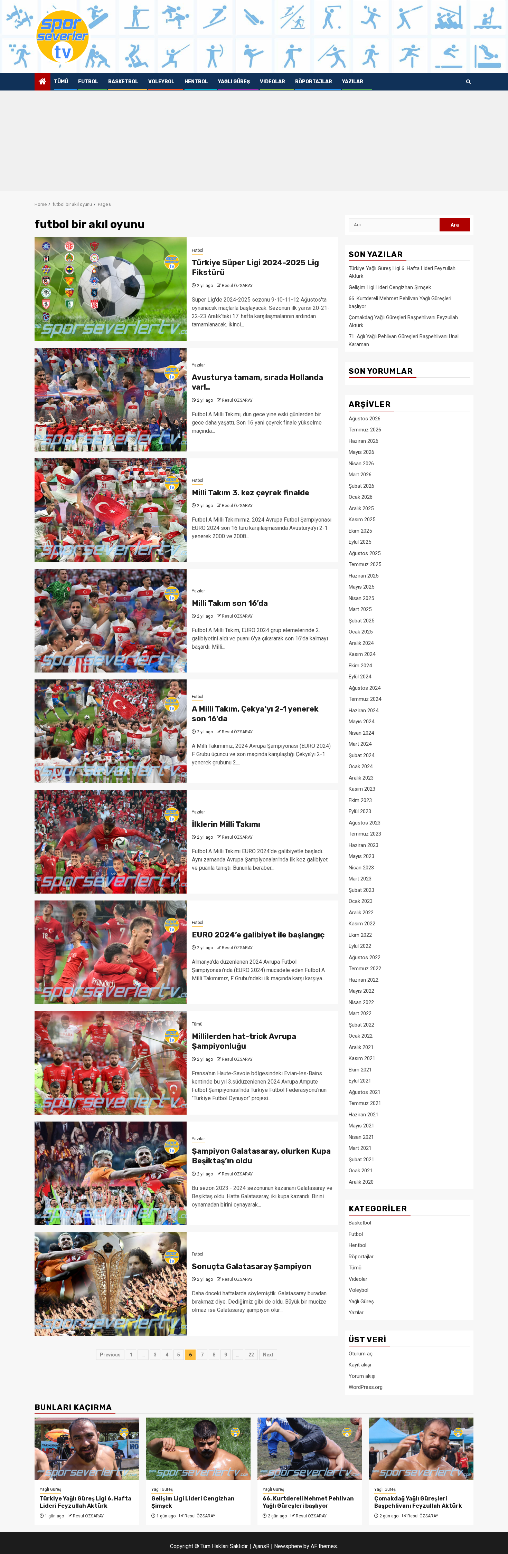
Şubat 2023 (361, 890)
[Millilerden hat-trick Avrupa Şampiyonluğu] (111, 1063)
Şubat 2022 (361, 1025)
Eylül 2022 (360, 946)
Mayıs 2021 (361, 1126)
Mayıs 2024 (361, 721)
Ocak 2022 (361, 1036)
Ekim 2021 (360, 1070)
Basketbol (123, 82)
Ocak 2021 (361, 1170)
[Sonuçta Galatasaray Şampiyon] (111, 1284)
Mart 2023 (360, 879)
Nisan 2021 (361, 1137)
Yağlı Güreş (234, 82)
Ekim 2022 (360, 935)
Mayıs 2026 (361, 452)
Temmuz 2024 (365, 699)
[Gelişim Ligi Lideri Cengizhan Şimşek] (198, 1449)
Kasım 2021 (362, 1058)
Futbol (88, 82)
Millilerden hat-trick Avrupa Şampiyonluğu (244, 1041)
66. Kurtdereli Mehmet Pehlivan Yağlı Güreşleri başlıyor (308, 1502)
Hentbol (196, 82)
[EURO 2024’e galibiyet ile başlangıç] (111, 952)
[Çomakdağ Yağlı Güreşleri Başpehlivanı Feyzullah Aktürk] (421, 1449)
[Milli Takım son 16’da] (111, 621)
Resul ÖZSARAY (237, 285)
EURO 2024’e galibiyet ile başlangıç (258, 935)
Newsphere (288, 1546)
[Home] (42, 82)
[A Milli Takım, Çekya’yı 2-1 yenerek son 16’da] (111, 731)
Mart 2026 (360, 474)
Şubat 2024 (361, 755)
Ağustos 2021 (364, 1092)
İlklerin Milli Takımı (226, 824)
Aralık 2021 (361, 1047)
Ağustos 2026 (364, 419)
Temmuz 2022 (365, 968)
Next (268, 1354)
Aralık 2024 (361, 643)
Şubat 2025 (361, 621)
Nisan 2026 (361, 463)
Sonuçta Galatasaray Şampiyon (251, 1266)
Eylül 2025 (360, 542)
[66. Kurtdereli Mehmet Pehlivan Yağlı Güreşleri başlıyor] (309, 1449)
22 (251, 1354)
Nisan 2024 (361, 733)
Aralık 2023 (361, 778)
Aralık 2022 (361, 912)
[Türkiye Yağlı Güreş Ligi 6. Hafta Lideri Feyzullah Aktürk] (87, 1449)
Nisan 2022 (361, 1002)
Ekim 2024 (360, 665)
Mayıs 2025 (361, 587)
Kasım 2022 (362, 924)
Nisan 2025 (361, 598)
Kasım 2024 (362, 654)
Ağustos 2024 (364, 688)
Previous (110, 1354)
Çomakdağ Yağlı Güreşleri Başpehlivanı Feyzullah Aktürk (418, 1502)
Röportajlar (313, 82)
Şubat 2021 (361, 1159)
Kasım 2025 (362, 519)
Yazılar (352, 82)
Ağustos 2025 (364, 553)
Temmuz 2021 (365, 1103)
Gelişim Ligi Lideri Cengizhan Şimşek (390, 287)
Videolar (272, 82)
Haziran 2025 (363, 576)
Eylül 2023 (360, 811)
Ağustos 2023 (364, 823)
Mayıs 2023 (361, 856)
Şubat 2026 (361, 486)
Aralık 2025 (361, 508)
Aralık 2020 (361, 1182)
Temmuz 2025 (365, 564)
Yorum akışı (362, 1376)
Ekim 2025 (360, 531)
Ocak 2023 (361, 901)
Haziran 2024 (363, 710)
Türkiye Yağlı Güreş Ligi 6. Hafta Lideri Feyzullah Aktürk (85, 1502)
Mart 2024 (360, 744)
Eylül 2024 (360, 677)
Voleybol (161, 82)
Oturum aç (361, 1354)
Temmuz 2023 (365, 834)
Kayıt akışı (360, 1365)
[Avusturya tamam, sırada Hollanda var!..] (111, 399)
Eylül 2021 (360, 1081)
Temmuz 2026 (365, 430)
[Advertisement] (254, 142)
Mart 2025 (360, 609)
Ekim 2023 (360, 800)
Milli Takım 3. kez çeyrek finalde (250, 492)
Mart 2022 (360, 1013)
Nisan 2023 (361, 868)
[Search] (468, 81)
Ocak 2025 (361, 632)
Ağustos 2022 (364, 957)
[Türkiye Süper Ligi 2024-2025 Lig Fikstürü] (111, 289)
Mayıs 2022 (361, 991)
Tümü (61, 82)
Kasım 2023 (362, 789)
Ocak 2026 (361, 497)
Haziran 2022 (363, 980)
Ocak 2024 (361, 766)
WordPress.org (366, 1387)
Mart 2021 (360, 1148)
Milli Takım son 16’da (230, 603)
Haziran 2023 (363, 845)
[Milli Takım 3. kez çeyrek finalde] (111, 510)
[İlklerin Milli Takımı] (111, 842)
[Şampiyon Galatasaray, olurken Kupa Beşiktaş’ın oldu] (111, 1173)
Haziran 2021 (363, 1115)
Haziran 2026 (363, 441)
